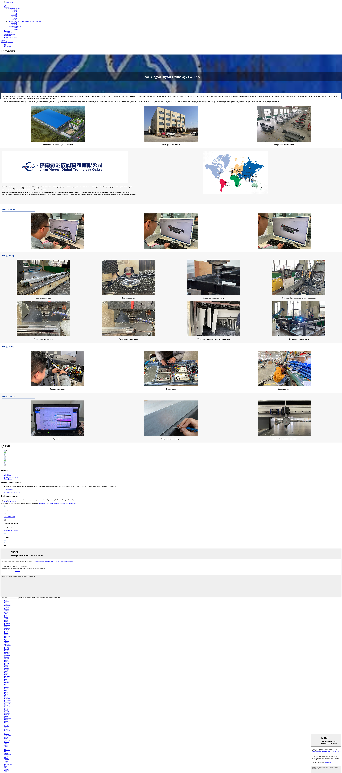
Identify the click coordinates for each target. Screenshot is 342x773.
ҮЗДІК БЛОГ (64, 503)
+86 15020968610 (9, 489)
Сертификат (8, 479)
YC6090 (13, 19)
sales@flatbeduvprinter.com (12, 492)
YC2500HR (14, 27)
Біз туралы (7, 35)
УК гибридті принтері (14, 26)
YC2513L (14, 11)
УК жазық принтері (14, 8)
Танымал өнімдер (43, 503)
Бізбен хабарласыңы (10, 37)
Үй (5, 5)
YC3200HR (14, 29)
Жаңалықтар (8, 32)
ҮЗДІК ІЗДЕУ (73, 503)
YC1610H (14, 18)
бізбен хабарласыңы (7, 42)
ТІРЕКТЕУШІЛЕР (10, 34)
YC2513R (14, 23)
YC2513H (14, 13)
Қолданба (7, 31)
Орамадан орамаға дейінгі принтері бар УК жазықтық (24, 21)
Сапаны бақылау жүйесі (11, 477)
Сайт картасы (54, 503)
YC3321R (14, 24)
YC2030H (14, 16)
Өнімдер (6, 7)
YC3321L (14, 10)
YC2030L (14, 15)
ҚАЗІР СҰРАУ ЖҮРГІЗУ (8, 501)
